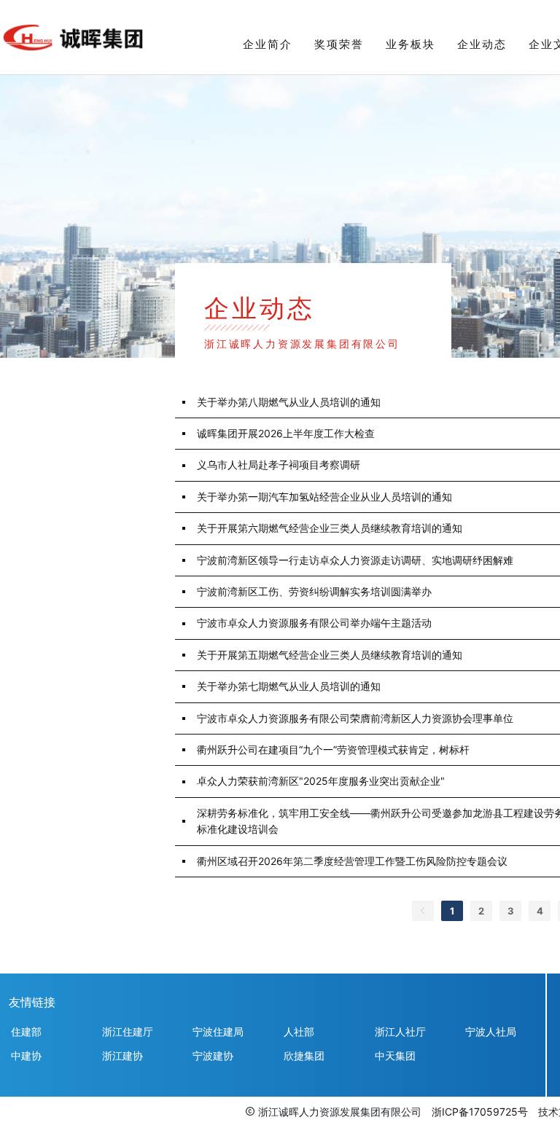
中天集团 (395, 1055)
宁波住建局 (218, 1031)
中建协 (26, 1055)
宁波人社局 (490, 1031)
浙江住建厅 (127, 1031)
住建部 (26, 1031)
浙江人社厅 (400, 1031)
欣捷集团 (304, 1055)
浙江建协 (122, 1055)
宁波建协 (212, 1055)
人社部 (299, 1031)
